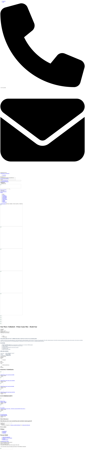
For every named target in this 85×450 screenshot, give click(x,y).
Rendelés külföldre (5, 439)
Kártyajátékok (4, 197)
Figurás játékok (4, 199)
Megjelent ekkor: (3, 331)
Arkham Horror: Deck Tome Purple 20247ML (7, 392)
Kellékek (3, 200)
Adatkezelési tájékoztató (6, 437)
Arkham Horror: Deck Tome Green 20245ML (7, 380)
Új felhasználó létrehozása (4, 181)
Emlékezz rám (3, 183)
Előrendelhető (4, 202)
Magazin (3, 201)
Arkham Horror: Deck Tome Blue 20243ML (7, 374)
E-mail (1, 179)
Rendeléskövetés (3, 177)
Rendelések (4, 175)
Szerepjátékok (4, 196)
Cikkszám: (2, 375)
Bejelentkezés (2, 178)
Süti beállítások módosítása (22, 446)
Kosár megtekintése (3, 191)
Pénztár (1, 192)
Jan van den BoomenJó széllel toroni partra (3, 415)
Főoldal (1, 203)
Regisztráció (7, 178)
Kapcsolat (3, 1)
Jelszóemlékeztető (5, 180)
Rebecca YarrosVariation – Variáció (3, 401)
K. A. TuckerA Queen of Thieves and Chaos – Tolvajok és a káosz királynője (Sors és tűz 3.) (12, 408)
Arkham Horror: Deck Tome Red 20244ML (7, 386)
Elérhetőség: (2, 332)
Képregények (4, 198)
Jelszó (1, 180)
